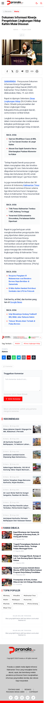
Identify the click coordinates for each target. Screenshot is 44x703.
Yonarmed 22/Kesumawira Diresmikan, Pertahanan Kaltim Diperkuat (22, 218)
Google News (16, 302)
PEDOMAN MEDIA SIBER (15, 692)
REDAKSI (28, 689)
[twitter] (16, 698)
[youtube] (28, 698)
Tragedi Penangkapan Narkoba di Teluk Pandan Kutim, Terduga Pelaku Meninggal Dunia (26, 546)
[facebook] (11, 698)
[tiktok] (33, 698)
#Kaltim (17, 344)
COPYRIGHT (33, 692)
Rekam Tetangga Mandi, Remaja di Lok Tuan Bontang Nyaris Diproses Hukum (27, 558)
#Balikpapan (16, 600)
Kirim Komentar (14, 399)
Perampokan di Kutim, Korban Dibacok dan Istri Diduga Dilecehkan (27, 581)
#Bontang (6, 596)
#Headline (16, 596)
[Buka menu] (2, 3)
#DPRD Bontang (18, 604)
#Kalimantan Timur (30, 596)
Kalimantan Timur (31, 185)
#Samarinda (27, 600)
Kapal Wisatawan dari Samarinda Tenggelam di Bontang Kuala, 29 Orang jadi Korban (26, 534)
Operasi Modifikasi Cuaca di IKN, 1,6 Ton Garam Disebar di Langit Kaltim (22, 142)
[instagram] (22, 698)
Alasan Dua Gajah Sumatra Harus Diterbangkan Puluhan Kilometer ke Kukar (23, 151)
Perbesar (37, 42)
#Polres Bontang (32, 604)
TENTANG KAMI (14, 689)
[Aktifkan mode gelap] (37, 3)
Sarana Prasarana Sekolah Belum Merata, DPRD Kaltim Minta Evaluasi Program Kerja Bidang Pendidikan (27, 570)
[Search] (41, 3)
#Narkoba (6, 604)
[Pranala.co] (22, 650)
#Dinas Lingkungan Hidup (32, 344)
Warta (16, 11)
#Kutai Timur (7, 608)
